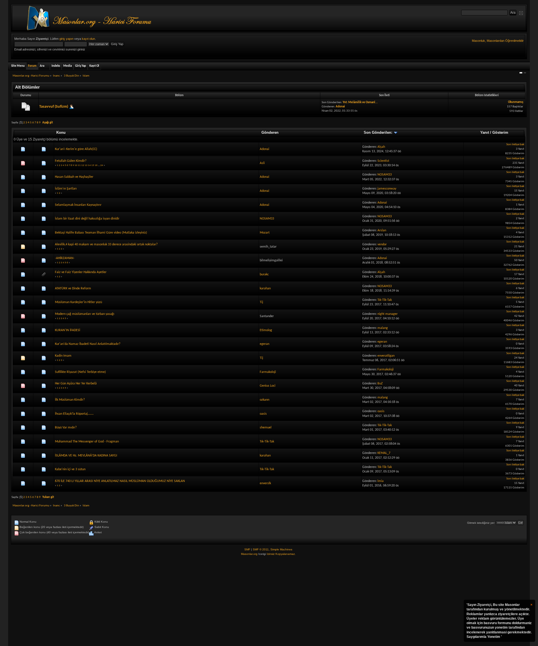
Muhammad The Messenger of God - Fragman (87, 441)
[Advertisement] (269, 601)
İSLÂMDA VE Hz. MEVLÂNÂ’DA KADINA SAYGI (86, 455)
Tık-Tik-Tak (384, 300)
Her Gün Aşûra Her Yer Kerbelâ (76, 383)
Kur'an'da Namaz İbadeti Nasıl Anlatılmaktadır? (87, 344)
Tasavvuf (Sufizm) (53, 107)
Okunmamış (515, 102)
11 (79, 165)
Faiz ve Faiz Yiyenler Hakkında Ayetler (80, 272)
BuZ (380, 383)
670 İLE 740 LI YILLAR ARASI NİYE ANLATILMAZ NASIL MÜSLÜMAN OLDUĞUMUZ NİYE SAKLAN (120, 481)
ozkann (264, 400)
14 (89, 165)
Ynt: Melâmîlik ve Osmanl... (360, 102)
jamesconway (386, 188)
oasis (263, 414)
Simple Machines (281, 549)
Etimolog (266, 330)
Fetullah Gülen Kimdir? (71, 161)
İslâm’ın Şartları (66, 188)
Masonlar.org (249, 553)
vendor (382, 244)
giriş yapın (66, 38)
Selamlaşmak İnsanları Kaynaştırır (78, 205)
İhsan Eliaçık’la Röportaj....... (74, 414)
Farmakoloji (268, 372)
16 (96, 165)
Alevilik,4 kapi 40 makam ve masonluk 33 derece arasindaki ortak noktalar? (106, 244)
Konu (61, 132)
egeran (264, 344)
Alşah (381, 147)
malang (382, 328)
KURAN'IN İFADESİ (67, 330)
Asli (262, 163)
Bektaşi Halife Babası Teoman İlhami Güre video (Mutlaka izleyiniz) (101, 232)
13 (86, 165)
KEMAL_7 (383, 453)
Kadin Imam (63, 355)
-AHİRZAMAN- (65, 258)
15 (92, 165)
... (99, 165)
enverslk (265, 483)
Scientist (383, 161)
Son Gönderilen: (378, 132)
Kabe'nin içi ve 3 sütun (70, 469)
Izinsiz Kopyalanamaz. (281, 553)
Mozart (265, 232)
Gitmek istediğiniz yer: (481, 522)
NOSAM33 (384, 174)
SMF (247, 549)
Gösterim (500, 132)
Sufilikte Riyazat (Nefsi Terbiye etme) (80, 372)
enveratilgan (386, 355)
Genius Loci (267, 385)
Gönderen (270, 132)
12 (82, 165)
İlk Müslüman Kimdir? (70, 400)
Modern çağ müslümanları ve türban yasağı (84, 314)
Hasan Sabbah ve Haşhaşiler (74, 177)
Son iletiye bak (515, 144)
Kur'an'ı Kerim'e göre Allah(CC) (76, 149)
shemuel (266, 427)
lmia (380, 481)
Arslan (381, 230)
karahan (265, 288)
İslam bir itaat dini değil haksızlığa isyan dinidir (87, 218)
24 (101, 165)
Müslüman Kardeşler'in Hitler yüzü (78, 302)
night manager (387, 314)
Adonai (340, 106)
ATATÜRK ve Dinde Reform (73, 288)
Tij (261, 302)
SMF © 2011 (261, 549)
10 (76, 165)
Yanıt (484, 132)
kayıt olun (88, 38)
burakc (264, 274)
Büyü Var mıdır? (66, 427)
